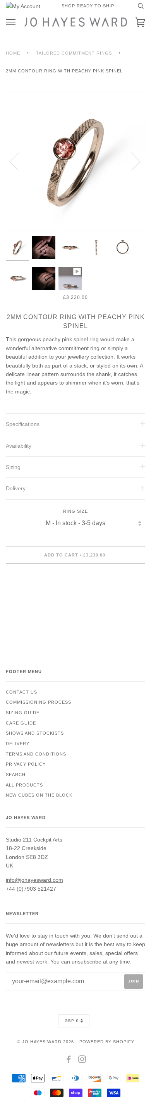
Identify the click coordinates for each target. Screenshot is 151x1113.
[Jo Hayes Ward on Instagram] (82, 1060)
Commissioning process (38, 702)
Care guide (21, 723)
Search (16, 774)
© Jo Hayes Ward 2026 (45, 1041)
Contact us (21, 692)
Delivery (17, 743)
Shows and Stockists (35, 733)
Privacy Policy (26, 764)
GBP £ (72, 1021)
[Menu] (10, 22)
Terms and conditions (36, 754)
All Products (24, 785)
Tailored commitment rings (74, 53)
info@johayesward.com (34, 880)
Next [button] (131, 161)
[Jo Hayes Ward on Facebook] (69, 1060)
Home (13, 53)
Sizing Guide (22, 712)
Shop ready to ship (88, 5)
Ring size (75, 511)
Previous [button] (19, 161)
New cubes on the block (39, 795)
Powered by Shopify (106, 1041)
